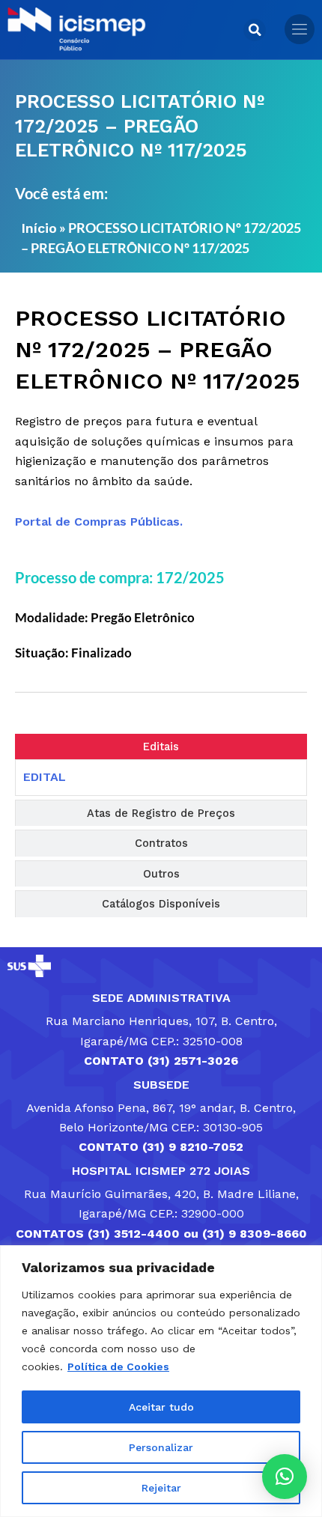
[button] (254, 30)
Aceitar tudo (161, 1407)
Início (39, 228)
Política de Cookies (118, 1366)
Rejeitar (161, 1488)
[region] (161, 1381)
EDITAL (44, 777)
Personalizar (161, 1447)
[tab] (161, 747)
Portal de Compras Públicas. (99, 521)
